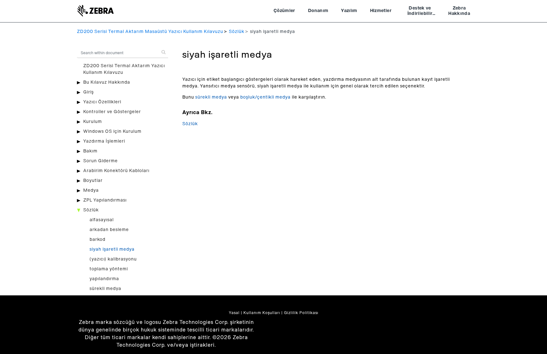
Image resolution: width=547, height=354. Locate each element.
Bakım (90, 151)
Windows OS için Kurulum (112, 131)
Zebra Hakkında (459, 11)
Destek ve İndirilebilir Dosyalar (420, 11)
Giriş (88, 92)
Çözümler (284, 11)
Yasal (234, 313)
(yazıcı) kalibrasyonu (113, 259)
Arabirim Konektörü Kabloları (116, 171)
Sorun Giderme (100, 161)
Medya (91, 190)
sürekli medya (105, 288)
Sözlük (236, 31)
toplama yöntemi (109, 269)
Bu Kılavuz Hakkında (106, 82)
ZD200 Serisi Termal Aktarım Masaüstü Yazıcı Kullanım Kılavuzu (150, 31)
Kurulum (92, 121)
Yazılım (349, 11)
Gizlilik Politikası (301, 313)
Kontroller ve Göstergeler (112, 112)
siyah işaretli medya (112, 249)
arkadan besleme (109, 230)
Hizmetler (381, 11)
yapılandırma (104, 279)
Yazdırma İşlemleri (104, 141)
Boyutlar (93, 180)
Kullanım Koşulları (261, 313)
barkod (97, 239)
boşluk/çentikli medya (265, 97)
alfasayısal (102, 220)
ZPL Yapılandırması (105, 200)
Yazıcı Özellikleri (102, 102)
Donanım (318, 11)
